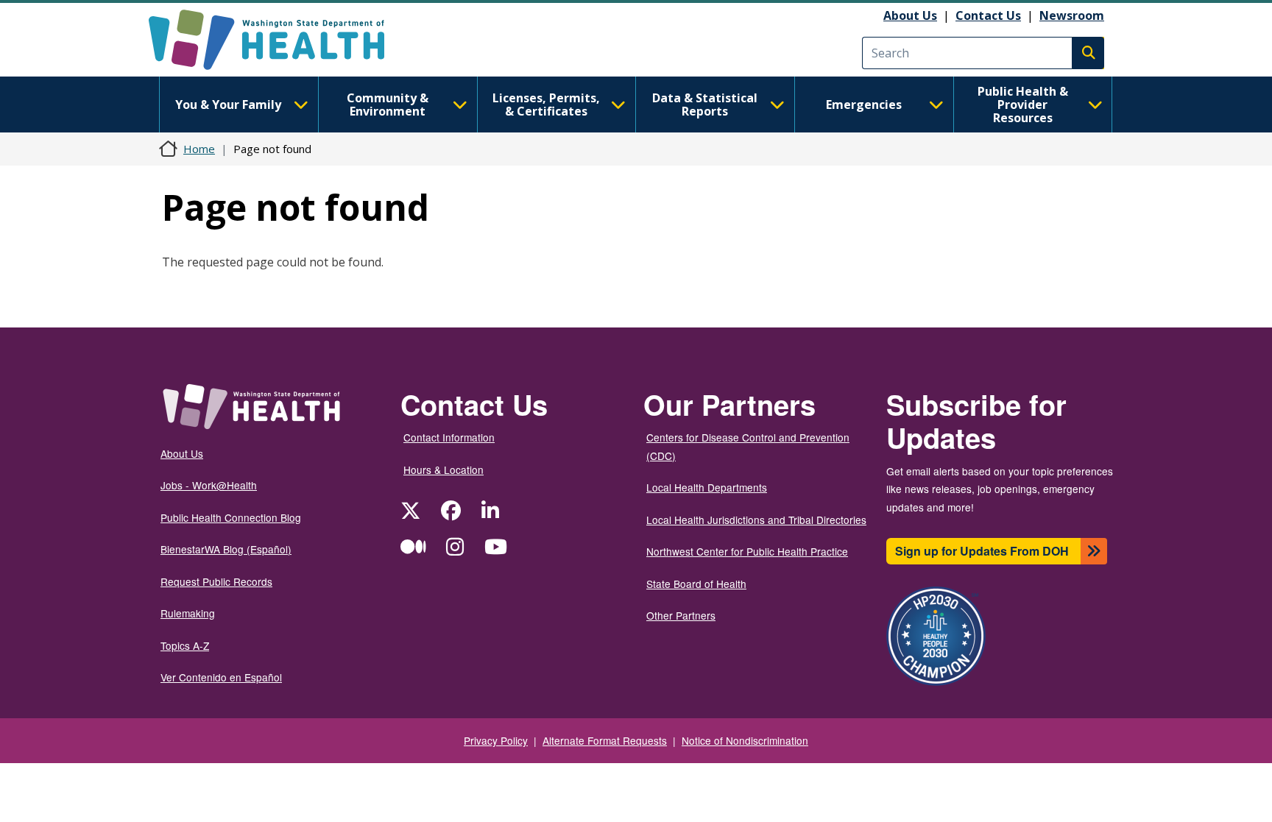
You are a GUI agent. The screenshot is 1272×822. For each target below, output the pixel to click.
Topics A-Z (184, 645)
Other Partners (681, 615)
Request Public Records (216, 581)
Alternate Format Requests (605, 740)
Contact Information (449, 437)
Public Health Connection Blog (230, 517)
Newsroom (1071, 15)
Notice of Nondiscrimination (745, 740)
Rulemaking (187, 613)
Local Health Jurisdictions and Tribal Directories (756, 519)
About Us (910, 15)
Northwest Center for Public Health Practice (747, 551)
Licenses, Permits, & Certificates (546, 104)
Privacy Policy (496, 740)
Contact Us (988, 15)
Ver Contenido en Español (221, 677)
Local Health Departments (706, 487)
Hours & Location (443, 469)
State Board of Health (696, 583)
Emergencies (864, 104)
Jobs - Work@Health (208, 485)
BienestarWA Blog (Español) (226, 549)
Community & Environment (387, 104)
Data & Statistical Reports (704, 104)
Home (199, 148)
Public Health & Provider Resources (1023, 104)
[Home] (279, 40)
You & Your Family (228, 104)
